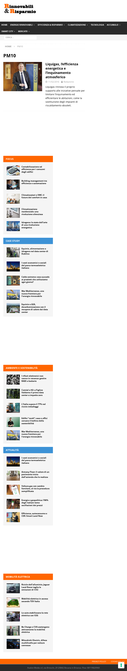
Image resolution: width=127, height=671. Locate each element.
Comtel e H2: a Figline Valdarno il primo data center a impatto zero (32, 393)
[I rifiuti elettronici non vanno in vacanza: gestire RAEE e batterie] (13, 380)
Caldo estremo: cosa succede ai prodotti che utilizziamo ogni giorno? (35, 279)
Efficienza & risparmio (50, 24)
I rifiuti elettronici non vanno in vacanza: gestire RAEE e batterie (33, 378)
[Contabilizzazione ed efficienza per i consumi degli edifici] (13, 170)
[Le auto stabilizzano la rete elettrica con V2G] (13, 616)
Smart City (7, 31)
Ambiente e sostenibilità (22, 367)
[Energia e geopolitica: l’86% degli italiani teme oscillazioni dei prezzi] (13, 504)
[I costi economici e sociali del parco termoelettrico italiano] (13, 266)
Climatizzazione (77, 24)
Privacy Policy (99, 661)
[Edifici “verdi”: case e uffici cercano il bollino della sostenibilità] (13, 422)
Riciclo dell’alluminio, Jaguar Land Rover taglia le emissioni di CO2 (35, 587)
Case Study (13, 240)
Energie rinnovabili (21, 24)
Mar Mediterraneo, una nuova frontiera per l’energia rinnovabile (32, 294)
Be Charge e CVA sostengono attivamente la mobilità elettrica (35, 629)
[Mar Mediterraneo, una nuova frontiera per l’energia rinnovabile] (13, 295)
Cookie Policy (118, 661)
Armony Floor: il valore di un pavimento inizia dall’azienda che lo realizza (35, 474)
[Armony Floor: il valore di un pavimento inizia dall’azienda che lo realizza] (13, 476)
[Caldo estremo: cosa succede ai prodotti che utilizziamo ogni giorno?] (13, 281)
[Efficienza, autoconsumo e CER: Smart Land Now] (13, 517)
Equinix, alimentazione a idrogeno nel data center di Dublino (34, 251)
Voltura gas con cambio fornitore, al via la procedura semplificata (35, 489)
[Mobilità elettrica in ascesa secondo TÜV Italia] (13, 602)
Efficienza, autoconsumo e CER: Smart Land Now (34, 514)
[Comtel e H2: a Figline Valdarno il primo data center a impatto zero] (13, 394)
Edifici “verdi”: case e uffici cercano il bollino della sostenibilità (34, 421)
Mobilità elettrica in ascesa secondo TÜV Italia (34, 600)
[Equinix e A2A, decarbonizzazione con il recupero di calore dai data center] (13, 308)
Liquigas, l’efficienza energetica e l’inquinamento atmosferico (61, 70)
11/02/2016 (53, 81)
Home (4, 24)
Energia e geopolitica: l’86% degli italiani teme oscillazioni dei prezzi (34, 503)
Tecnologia (97, 24)
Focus (10, 158)
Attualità (12, 450)
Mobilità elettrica (18, 576)
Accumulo (112, 24)
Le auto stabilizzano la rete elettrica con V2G (34, 614)
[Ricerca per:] (20, 37)
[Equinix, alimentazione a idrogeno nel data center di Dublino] (13, 252)
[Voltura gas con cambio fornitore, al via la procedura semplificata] (13, 490)
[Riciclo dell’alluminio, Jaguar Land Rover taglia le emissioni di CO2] (13, 588)
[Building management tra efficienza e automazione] (13, 185)
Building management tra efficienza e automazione (34, 182)
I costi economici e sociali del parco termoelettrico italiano (33, 265)
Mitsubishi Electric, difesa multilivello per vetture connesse (34, 643)
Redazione (69, 81)
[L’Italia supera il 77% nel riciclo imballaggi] (13, 408)
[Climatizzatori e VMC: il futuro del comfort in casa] (13, 199)
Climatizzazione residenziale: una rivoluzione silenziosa (32, 212)
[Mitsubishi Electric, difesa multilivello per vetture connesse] (13, 644)
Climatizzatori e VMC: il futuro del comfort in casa (34, 196)
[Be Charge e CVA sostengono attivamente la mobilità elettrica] (13, 631)
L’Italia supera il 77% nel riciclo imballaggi (33, 405)
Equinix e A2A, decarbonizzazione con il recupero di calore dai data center (34, 308)
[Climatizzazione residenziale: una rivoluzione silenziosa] (13, 213)
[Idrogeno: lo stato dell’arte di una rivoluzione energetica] (13, 226)
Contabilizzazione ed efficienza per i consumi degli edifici (33, 169)
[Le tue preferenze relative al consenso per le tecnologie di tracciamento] (121, 665)
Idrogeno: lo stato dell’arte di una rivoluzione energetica (34, 225)
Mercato (23, 31)
